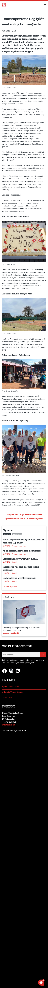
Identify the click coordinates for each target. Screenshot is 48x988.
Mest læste (17, 534)
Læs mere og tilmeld (11, 633)
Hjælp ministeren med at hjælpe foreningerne (23, 519)
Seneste (7, 534)
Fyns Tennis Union (11, 687)
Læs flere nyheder (10, 587)
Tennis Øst (7, 697)
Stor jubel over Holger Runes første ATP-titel (24, 515)
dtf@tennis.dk (8, 725)
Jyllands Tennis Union (12, 692)
